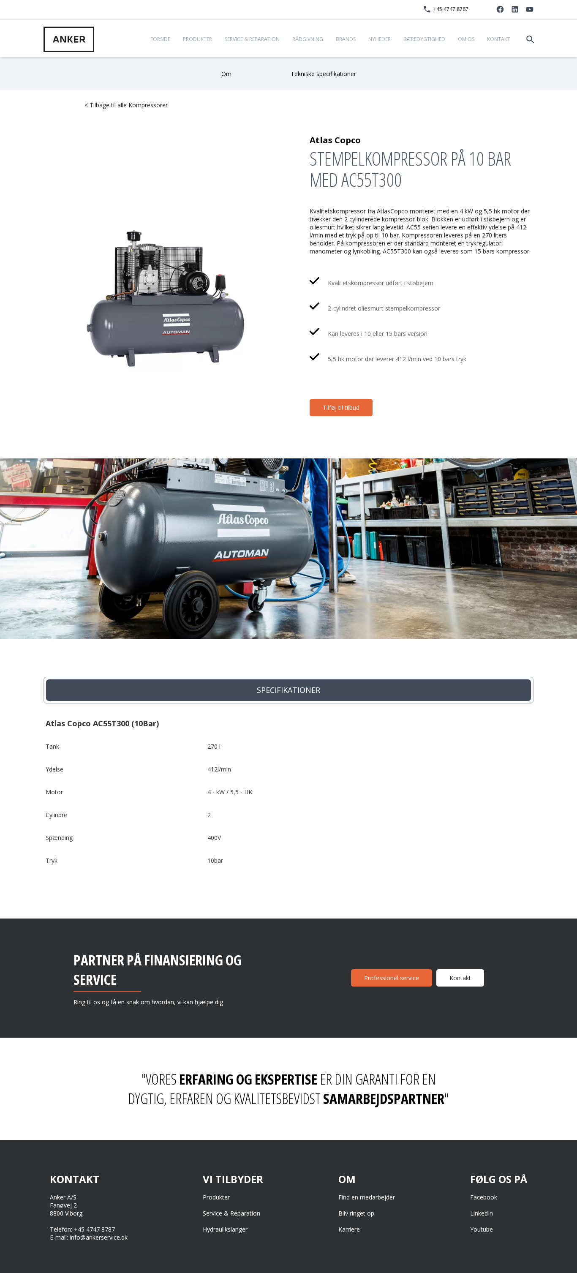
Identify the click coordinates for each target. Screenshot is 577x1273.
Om (226, 74)
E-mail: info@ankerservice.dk (89, 1237)
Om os (466, 39)
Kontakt (498, 39)
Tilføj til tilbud (341, 407)
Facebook (483, 1197)
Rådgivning (307, 39)
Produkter (197, 39)
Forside (160, 39)
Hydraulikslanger (225, 1229)
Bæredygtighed (424, 39)
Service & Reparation (252, 39)
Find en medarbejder (366, 1197)
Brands (346, 39)
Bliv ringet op (356, 1213)
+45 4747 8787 (450, 9)
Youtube (481, 1229)
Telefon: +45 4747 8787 (82, 1229)
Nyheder (379, 39)
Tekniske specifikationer (323, 74)
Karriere (349, 1229)
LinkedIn (481, 1213)
